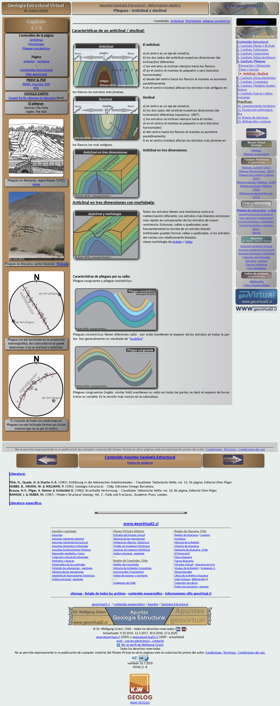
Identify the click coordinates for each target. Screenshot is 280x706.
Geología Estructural (174, 604)
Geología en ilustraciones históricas (73, 575)
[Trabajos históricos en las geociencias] (256, 164)
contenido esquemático (145, 594)
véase (36, 184)
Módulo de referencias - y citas (256, 210)
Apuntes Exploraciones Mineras (71, 550)
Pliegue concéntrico (36, 48)
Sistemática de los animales (68, 564)
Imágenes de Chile (124, 583)
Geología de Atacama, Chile (191, 550)
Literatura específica (25, 503)
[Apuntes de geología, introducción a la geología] (256, 242)
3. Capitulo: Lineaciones (253, 53)
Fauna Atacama (183, 561)
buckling (136, 339)
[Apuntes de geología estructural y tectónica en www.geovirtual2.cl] (140, 624)
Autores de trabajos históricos (131, 550)
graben (177, 242)
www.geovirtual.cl (108, 637)
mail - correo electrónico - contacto (140, 641)
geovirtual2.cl (101, 604)
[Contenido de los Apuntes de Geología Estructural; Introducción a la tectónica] (256, 38)
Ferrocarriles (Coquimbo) (128, 572)
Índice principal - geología (67, 579)
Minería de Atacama (186, 546)
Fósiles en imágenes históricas (131, 546)
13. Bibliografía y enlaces (254, 121)
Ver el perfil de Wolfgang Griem (142, 645)
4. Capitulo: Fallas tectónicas (256, 57)
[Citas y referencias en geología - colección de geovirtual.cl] (256, 207)
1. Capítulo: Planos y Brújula (256, 46)
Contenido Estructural (252, 42)
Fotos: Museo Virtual (256, 285)
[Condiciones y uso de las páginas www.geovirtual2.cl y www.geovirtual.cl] (183, 629)
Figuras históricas (256, 264)
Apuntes (57, 535)
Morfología (36, 44)
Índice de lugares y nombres (130, 575)
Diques (256, 232)
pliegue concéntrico (216, 21)
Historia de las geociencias (68, 572)
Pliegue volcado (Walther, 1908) (256, 182)
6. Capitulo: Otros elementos (256, 78)
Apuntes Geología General (256, 246)
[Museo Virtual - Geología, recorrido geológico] (256, 147)
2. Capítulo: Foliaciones (252, 50)
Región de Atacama (186, 535)
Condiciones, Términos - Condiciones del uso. (235, 652)
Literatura (17, 474)
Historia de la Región (186, 542)
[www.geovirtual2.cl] (256, 310)
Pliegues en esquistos (256, 154)
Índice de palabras (140, 463)
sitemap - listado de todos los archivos (98, 594)
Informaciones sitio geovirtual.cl (188, 594)
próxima (43, 61)
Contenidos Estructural (36, 70)
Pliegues (62, 264)
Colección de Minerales (256, 257)
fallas (189, 242)
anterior (29, 61)
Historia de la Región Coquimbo (132, 568)
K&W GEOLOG (140, 703)
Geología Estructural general (256, 214)
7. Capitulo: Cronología (252, 82)
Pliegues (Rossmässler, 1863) (256, 171)
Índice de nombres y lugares (191, 586)
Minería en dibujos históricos (131, 542)
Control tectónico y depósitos (256, 221)
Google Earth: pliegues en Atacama (32, 98)
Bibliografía (257, 281)
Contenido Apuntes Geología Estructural (140, 457)
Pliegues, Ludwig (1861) (256, 167)
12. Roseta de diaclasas (252, 117)
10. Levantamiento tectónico (256, 106)
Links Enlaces (182, 579)
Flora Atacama (183, 557)
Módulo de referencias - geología (72, 568)
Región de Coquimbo (126, 564)
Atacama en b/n (205, 564)
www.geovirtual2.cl (140, 524)
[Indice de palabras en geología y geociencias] (256, 278)
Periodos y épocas (256, 261)
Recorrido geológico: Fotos (68, 553)
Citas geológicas (256, 268)
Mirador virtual (183, 564)
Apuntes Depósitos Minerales (256, 253)
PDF (36, 88)
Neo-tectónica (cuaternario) (256, 218)
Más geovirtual (36, 74)
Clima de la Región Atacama (191, 575)
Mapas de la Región (186, 568)
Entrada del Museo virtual (129, 535)
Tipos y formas (249, 69)
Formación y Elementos (254, 66)
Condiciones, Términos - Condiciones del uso (235, 449)
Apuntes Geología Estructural (256, 250)
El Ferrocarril (182, 553)
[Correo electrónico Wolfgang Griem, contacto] (178, 629)
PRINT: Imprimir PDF (36, 84)
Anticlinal (36, 40)
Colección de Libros (186, 583)
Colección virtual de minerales (70, 557)
